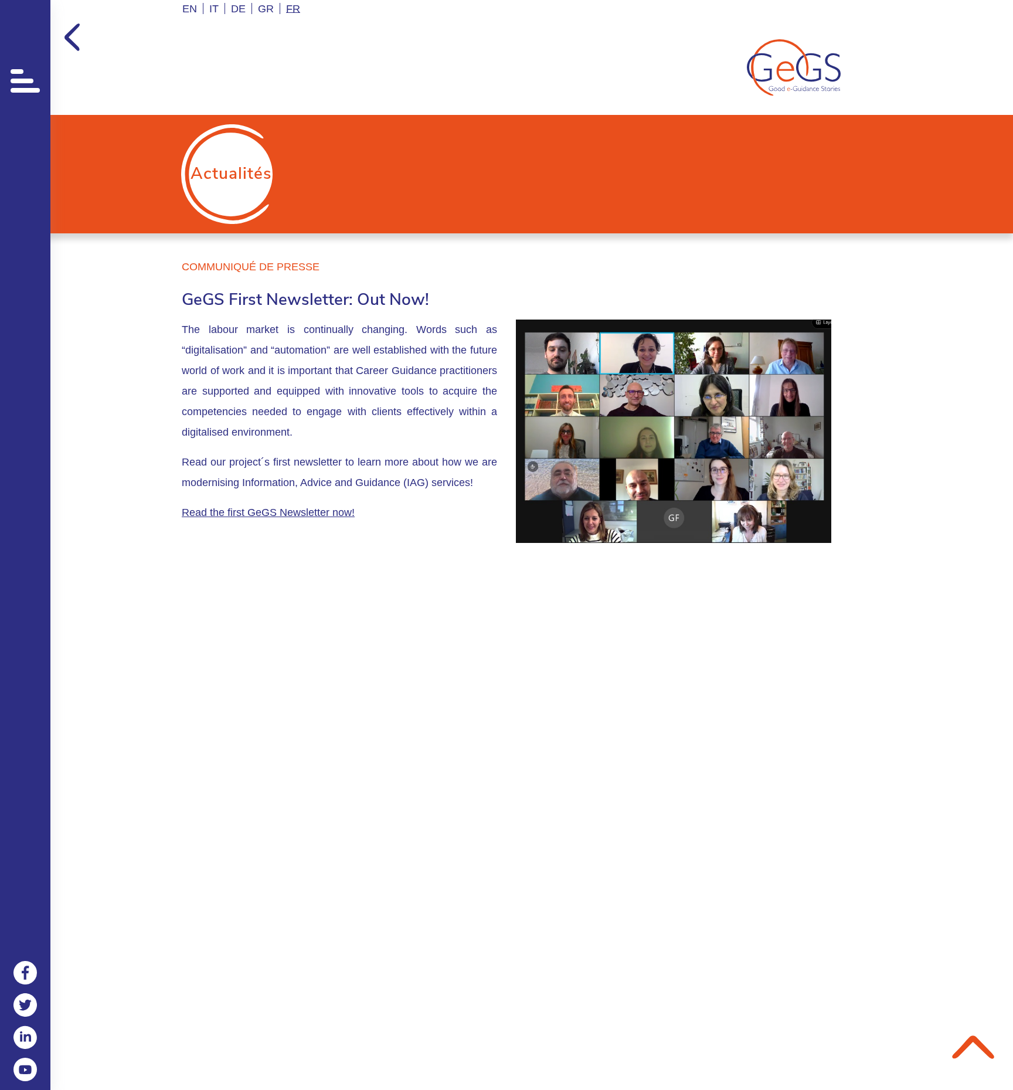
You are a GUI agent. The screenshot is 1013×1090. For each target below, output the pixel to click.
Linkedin (25, 1037)
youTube (25, 1069)
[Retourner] (72, 37)
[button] (25, 77)
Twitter (25, 1005)
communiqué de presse (250, 267)
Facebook (25, 972)
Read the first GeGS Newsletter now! (268, 512)
